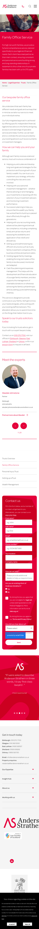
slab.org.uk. (14, 611)
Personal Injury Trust (10, 471)
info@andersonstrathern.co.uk (18, 757)
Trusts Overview (8, 458)
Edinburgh (14, 338)
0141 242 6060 (14, 743)
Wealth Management (10, 484)
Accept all (12, 924)
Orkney (22, 341)
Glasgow (22, 338)
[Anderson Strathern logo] (10, 6)
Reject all (27, 924)
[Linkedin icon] (12, 861)
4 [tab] (22, 713)
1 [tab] (14, 713)
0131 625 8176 (7, 404)
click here (4, 916)
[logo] (13, 836)
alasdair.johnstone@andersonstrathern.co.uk (17, 407)
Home (4, 83)
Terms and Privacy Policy (22, 619)
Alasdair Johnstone (10, 393)
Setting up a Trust (9, 478)
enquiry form (7, 344)
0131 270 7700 (10, 515)
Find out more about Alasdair (13, 415)
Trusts (23, 83)
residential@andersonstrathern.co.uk (15, 763)
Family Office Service (10, 465)
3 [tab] (19, 713)
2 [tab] (17, 713)
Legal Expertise (14, 83)
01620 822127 (17, 746)
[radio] (19, 588)
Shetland (12, 341)
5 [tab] (24, 713)
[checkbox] (19, 590)
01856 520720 (14, 752)
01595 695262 (15, 749)
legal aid (29, 600)
